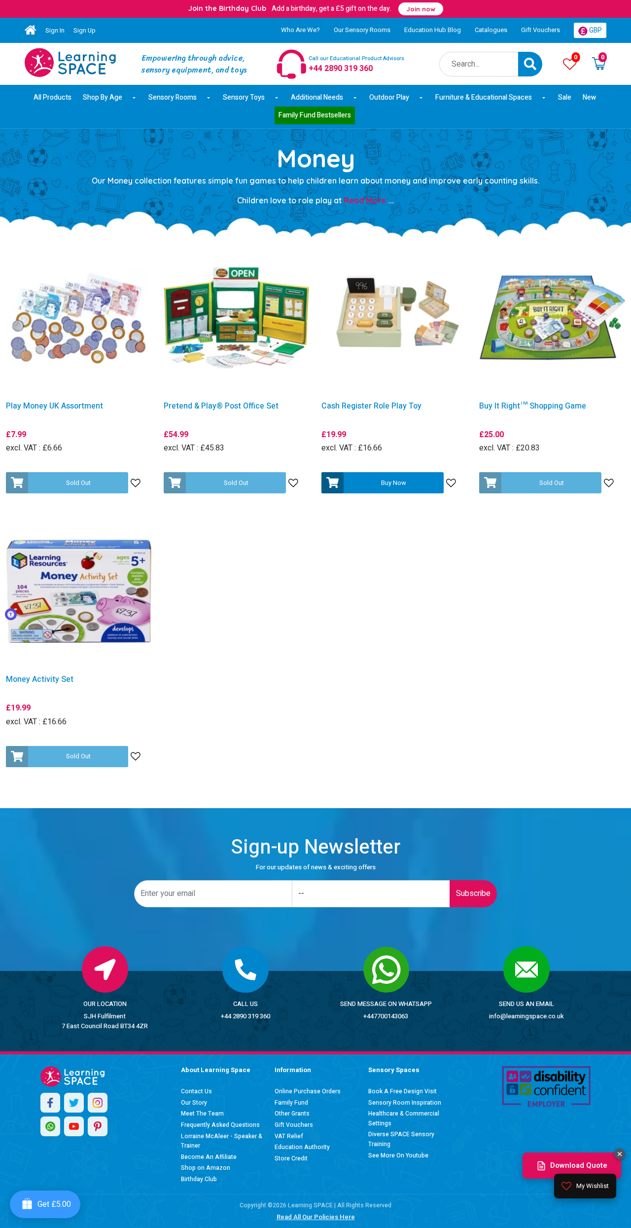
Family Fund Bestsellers (315, 115)
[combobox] (479, 64)
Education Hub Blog (432, 30)
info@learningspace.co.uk (526, 1016)
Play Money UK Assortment (54, 406)
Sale (564, 97)
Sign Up (84, 30)
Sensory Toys (244, 97)
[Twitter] (74, 1103)
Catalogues (491, 30)
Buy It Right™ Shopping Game (532, 406)
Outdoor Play (389, 97)
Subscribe (473, 893)
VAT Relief (289, 1136)
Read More (369, 200)
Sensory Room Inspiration (404, 1102)
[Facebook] (50, 1103)
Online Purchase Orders (308, 1091)
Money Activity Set (39, 679)
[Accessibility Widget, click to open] (11, 614)
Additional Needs (317, 97)
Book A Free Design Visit (402, 1091)
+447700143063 (385, 1016)
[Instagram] (97, 1103)
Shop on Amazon (205, 1167)
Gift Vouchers (540, 30)
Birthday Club (199, 1179)
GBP (595, 30)
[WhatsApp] (50, 1126)
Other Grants (292, 1113)
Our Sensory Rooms (362, 30)
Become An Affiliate (209, 1157)
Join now (420, 9)
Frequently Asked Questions (220, 1124)
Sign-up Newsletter (315, 847)
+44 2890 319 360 (245, 1016)
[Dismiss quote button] (619, 1154)
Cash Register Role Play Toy (371, 406)
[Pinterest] (97, 1126)
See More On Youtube (398, 1155)
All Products (52, 97)
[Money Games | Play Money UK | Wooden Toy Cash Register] (70, 62)
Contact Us (196, 1091)
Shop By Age (102, 97)
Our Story (194, 1102)
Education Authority (302, 1147)
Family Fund (291, 1102)
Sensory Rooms (172, 97)
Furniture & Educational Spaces (483, 97)
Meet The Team (202, 1113)
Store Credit (291, 1158)
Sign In (55, 30)
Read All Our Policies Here (316, 1217)
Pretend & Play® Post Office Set (221, 406)
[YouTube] (74, 1126)
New (589, 97)
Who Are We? (300, 30)
